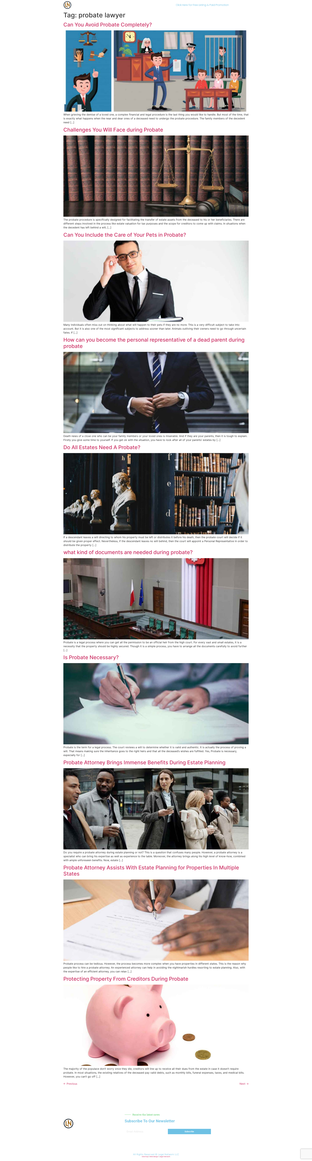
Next (244, 1083)
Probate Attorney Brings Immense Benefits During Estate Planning (144, 762)
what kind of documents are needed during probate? (128, 552)
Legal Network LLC (168, 1154)
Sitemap (145, 1157)
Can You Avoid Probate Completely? (107, 24)
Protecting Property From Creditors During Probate (125, 979)
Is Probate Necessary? (91, 657)
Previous (70, 1083)
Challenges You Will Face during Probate (113, 130)
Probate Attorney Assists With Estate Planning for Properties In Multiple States (151, 870)
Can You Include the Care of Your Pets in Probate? (124, 235)
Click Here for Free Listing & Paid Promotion (202, 5)
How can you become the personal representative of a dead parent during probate (154, 343)
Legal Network (165, 1157)
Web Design (154, 1157)
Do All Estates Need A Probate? (101, 447)
